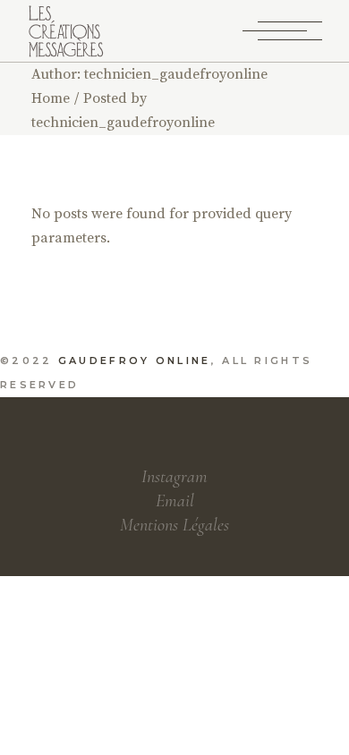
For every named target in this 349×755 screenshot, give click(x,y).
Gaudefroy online (134, 360)
